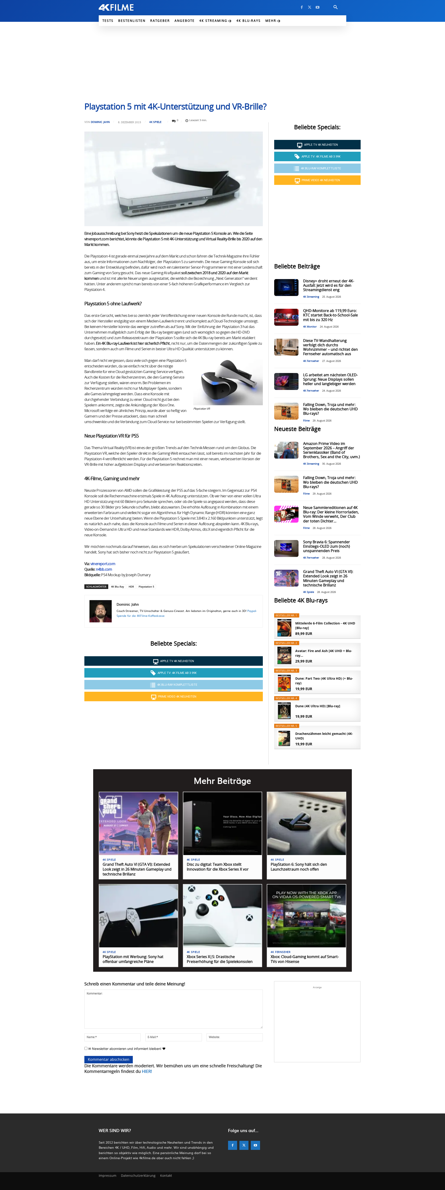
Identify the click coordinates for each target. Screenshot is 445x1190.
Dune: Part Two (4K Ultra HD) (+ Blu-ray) (324, 680)
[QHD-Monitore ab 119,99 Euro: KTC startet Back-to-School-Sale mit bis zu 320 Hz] (286, 317)
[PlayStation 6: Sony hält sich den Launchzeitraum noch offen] (306, 823)
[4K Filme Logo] (123, 7)
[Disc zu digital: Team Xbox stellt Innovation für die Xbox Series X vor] (222, 823)
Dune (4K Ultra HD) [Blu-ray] (317, 706)
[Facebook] (302, 7)
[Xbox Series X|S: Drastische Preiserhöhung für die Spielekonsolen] (222, 915)
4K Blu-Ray (117, 586)
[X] (309, 7)
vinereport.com (103, 564)
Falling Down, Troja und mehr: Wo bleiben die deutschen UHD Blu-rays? (330, 409)
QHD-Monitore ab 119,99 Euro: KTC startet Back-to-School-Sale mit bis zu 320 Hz (330, 315)
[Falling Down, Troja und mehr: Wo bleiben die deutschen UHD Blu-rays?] (286, 411)
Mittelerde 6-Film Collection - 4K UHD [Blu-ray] (325, 625)
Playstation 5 (146, 586)
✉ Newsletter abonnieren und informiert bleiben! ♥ (126, 1049)
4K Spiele (155, 122)
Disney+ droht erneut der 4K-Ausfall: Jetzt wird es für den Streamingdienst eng (328, 285)
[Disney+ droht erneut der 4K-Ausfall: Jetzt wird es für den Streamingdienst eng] (286, 287)
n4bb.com (104, 569)
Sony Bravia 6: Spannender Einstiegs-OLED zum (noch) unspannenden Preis (326, 546)
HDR (131, 586)
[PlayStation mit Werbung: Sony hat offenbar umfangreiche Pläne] (138, 915)
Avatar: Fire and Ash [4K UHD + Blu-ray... (323, 653)
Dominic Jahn (100, 122)
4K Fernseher (311, 361)
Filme (306, 420)
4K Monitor (310, 326)
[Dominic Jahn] (100, 611)
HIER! (147, 1072)
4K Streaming (311, 297)
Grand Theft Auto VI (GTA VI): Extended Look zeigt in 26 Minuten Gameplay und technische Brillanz (137, 869)
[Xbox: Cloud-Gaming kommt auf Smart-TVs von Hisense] (306, 915)
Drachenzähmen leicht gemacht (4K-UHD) (324, 735)
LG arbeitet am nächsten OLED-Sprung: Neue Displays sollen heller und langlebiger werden (330, 379)
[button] (336, 7)
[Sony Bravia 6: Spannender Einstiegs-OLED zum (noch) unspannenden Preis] (286, 548)
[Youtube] (317, 7)
